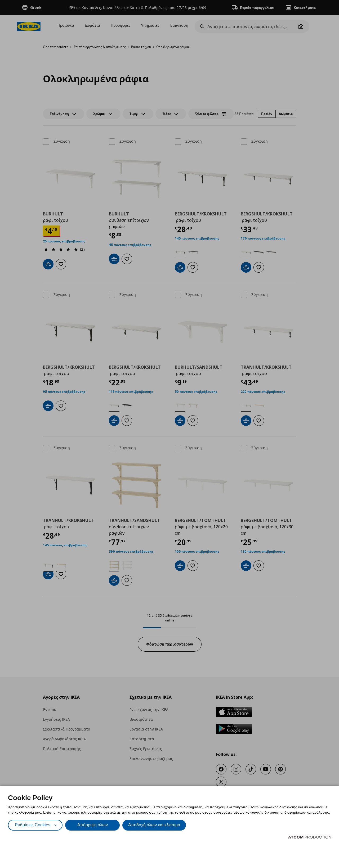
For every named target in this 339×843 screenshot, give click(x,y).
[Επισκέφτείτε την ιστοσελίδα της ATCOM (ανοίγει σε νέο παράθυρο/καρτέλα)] (309, 837)
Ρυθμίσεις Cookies (32, 825)
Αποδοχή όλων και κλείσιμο (154, 825)
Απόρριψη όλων (92, 825)
